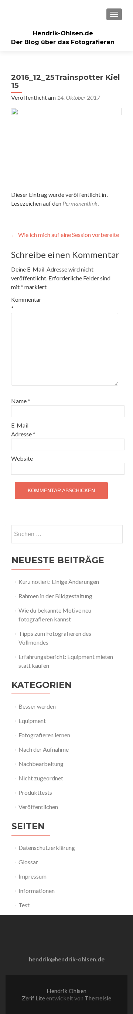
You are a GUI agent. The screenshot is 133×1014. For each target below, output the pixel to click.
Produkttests (35, 792)
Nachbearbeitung (41, 763)
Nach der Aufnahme (43, 749)
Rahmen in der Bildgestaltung (55, 595)
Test (24, 904)
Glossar (28, 861)
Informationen (36, 890)
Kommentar (26, 304)
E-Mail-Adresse (23, 429)
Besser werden (37, 706)
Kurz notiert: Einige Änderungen (58, 581)
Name (20, 400)
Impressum (32, 876)
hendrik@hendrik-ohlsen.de (67, 958)
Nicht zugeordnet (40, 777)
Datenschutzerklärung (46, 847)
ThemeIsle (98, 997)
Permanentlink (80, 203)
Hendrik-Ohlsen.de (63, 33)
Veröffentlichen (38, 806)
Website (22, 458)
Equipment (32, 720)
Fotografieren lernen (44, 734)
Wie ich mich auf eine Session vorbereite (65, 234)
